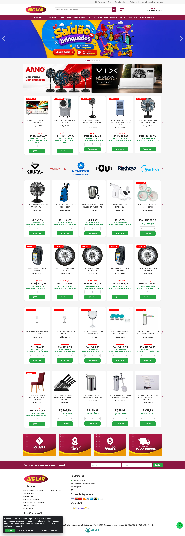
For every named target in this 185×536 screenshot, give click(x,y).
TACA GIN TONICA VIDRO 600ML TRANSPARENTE (92, 333)
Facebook (77, 490)
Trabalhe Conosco (29, 506)
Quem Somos (28, 497)
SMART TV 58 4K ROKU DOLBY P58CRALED (37, 122)
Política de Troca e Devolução (33, 503)
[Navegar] (4, 38)
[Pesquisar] (114, 9)
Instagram (77, 487)
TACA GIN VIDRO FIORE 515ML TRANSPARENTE (65, 333)
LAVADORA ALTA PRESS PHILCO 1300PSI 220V (65, 206)
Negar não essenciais (26, 530)
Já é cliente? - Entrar (104, 2)
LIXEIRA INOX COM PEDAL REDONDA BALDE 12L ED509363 (92, 396)
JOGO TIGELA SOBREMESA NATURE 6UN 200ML (120, 333)
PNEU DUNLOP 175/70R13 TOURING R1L (92, 269)
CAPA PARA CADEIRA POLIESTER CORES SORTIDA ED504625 (37, 397)
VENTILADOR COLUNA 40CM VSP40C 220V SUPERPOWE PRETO (92, 123)
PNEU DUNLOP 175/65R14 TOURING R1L (37, 269)
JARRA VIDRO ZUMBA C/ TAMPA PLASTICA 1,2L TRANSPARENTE (148, 333)
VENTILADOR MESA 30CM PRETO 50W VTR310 (148, 122)
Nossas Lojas (28, 509)
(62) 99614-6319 (155, 11)
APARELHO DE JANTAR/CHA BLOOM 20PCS (147, 206)
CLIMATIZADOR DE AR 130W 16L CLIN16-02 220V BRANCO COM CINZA (120, 123)
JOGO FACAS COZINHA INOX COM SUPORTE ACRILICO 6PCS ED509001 (64, 397)
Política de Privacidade (31, 500)
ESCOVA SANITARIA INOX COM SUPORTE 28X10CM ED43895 (120, 396)
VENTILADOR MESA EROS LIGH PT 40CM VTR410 (37, 206)
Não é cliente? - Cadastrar (127, 2)
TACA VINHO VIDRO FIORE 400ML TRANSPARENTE (37, 333)
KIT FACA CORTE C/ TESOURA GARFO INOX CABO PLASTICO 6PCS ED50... (148, 397)
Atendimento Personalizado (152, 2)
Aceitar (10, 530)
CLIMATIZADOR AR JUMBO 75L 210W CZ (64, 122)
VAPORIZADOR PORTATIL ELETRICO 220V (120, 206)
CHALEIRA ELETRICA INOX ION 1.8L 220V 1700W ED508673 (92, 206)
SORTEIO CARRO (29, 494)
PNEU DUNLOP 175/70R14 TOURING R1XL (65, 269)
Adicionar (38, 151)
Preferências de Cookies (48, 530)
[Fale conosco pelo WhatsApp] (179, 525)
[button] (85, 60)
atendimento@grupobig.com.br (84, 484)
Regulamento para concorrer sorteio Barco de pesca (42, 491)
